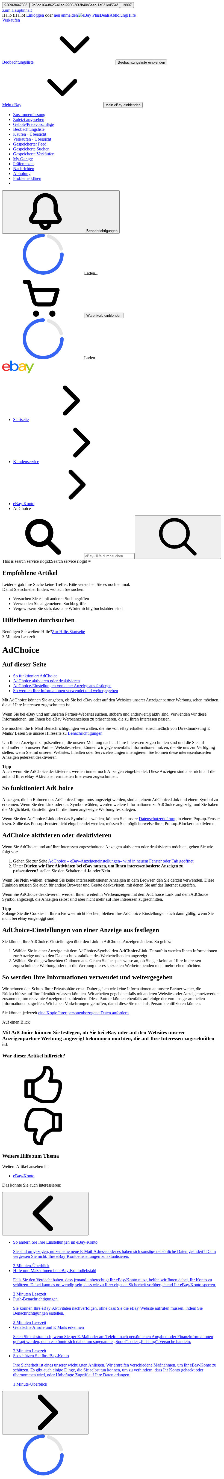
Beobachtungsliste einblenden (141, 62)
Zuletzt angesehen (28, 119)
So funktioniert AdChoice (35, 676)
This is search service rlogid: (26, 561)
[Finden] (178, 537)
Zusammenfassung (29, 114)
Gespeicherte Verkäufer (33, 154)
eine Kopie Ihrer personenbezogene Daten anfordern (83, 1012)
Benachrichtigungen (85, 733)
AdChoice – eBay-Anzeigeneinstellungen (120, 861)
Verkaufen (11, 20)
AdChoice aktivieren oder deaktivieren (46, 680)
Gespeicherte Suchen (31, 149)
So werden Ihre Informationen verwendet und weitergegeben (65, 690)
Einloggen (35, 15)
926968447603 (15, 5)
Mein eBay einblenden (122, 105)
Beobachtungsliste (29, 129)
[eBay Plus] (89, 15)
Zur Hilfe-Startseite (68, 631)
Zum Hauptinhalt (17, 10)
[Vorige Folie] (45, 1213)
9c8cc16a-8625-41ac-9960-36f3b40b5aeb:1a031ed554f (75, 5)
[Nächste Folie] (45, 1412)
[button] (112, 1085)
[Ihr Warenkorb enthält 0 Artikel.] (43, 315)
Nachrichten (23, 168)
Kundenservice (26, 461)
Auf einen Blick (16, 1022)
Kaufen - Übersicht (29, 134)
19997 (127, 5)
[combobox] (109, 556)
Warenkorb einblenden (103, 315)
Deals (105, 15)
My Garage (23, 158)
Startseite (21, 419)
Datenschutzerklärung (157, 818)
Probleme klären (27, 178)
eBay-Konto (23, 503)
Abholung (118, 15)
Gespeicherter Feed (29, 144)
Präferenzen (23, 163)
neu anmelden (66, 15)
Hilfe (131, 15)
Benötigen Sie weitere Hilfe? (27, 631)
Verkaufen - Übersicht (32, 139)
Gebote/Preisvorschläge (33, 124)
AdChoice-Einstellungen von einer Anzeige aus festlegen (62, 685)
